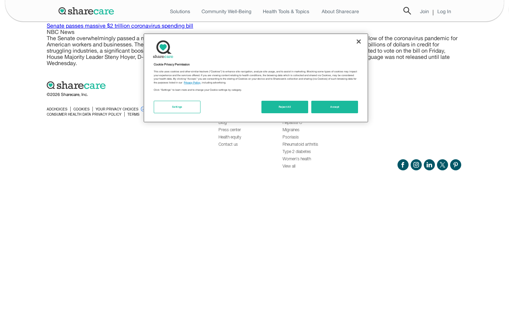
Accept (334, 106)
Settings (177, 106)
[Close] (358, 41)
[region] (255, 78)
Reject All (285, 106)
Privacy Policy (192, 82)
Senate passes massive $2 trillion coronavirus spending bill (120, 26)
